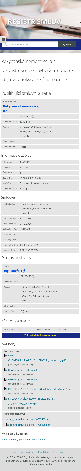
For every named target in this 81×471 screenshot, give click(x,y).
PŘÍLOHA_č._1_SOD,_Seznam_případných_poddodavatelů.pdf (39, 389)
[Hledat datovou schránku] (28, 121)
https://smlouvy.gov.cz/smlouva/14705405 (24, 439)
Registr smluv (34, 21)
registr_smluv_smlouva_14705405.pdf (30, 424)
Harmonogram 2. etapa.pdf (22, 379)
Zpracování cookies (23, 452)
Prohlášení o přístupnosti (51, 452)
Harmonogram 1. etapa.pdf (22, 370)
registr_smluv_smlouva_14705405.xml (30, 419)
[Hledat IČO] (32, 116)
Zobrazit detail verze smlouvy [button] (41, 335)
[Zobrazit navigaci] (3, 39)
